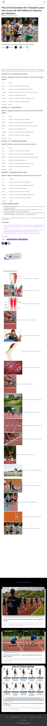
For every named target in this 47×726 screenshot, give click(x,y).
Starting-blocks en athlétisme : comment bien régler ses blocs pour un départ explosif (22, 233)
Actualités (5, 617)
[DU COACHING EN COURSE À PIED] (3, 2)
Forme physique (32, 717)
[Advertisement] (23, 59)
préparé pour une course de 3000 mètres (28, 217)
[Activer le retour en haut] (44, 723)
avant (28, 206)
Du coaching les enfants (13, 617)
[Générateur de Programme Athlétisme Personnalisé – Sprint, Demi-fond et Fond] (23, 600)
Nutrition (40, 717)
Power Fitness (23, 720)
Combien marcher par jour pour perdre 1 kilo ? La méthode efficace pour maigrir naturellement (24, 225)
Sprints (41, 617)
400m (17, 89)
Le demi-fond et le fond (23, 239)
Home (7, 717)
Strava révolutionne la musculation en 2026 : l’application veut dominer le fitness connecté (23, 230)
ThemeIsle (28, 723)
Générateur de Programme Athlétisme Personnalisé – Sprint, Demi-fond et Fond (21, 231)
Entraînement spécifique (12, 239)
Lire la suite (21, 625)
